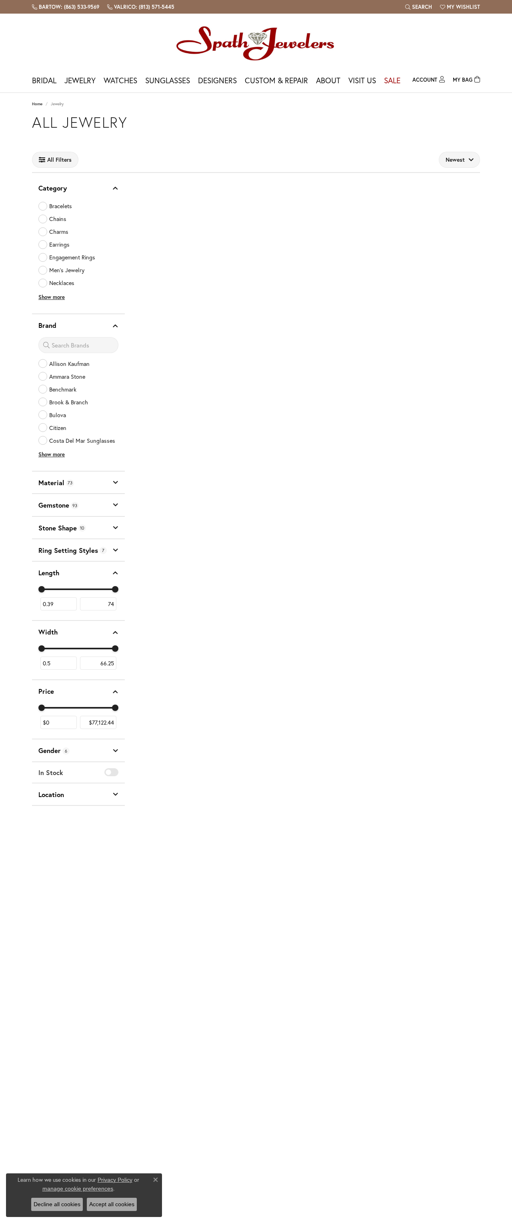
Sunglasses (167, 80)
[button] (418, 7)
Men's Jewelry (66, 270)
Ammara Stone (67, 376)
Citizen (57, 428)
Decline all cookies (57, 1204)
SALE (392, 80)
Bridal (44, 80)
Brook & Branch (68, 402)
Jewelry (80, 80)
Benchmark (62, 389)
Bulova (57, 415)
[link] (65, 7)
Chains (57, 219)
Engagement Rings (72, 257)
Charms (58, 231)
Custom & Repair (276, 80)
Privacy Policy (115, 1180)
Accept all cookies (111, 1204)
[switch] (111, 772)
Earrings (59, 244)
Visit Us (362, 80)
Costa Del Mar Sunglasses (82, 440)
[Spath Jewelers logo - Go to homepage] (256, 43)
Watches (120, 80)
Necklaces (61, 283)
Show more (51, 297)
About (328, 80)
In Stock (50, 772)
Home (37, 103)
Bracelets (60, 206)
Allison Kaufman (69, 364)
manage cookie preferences (77, 1188)
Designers (217, 80)
